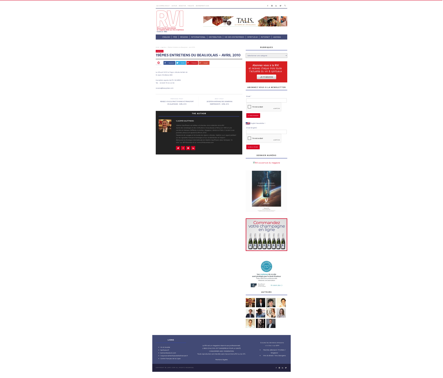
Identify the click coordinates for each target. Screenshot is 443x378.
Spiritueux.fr (164, 350)
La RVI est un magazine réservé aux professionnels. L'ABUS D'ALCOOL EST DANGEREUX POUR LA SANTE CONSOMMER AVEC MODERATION (221, 348)
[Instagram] (272, 5)
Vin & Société (165, 347)
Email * (248, 96)
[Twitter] (280, 5)
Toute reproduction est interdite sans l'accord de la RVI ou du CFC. (221, 354)
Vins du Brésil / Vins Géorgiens (274, 355)
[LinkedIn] (276, 5)
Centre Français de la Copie (170, 358)
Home (157, 47)
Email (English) (251, 128)
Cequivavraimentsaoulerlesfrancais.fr (174, 356)
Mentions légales (221, 359)
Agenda (163, 47)
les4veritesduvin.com (168, 353)
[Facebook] (268, 5)
